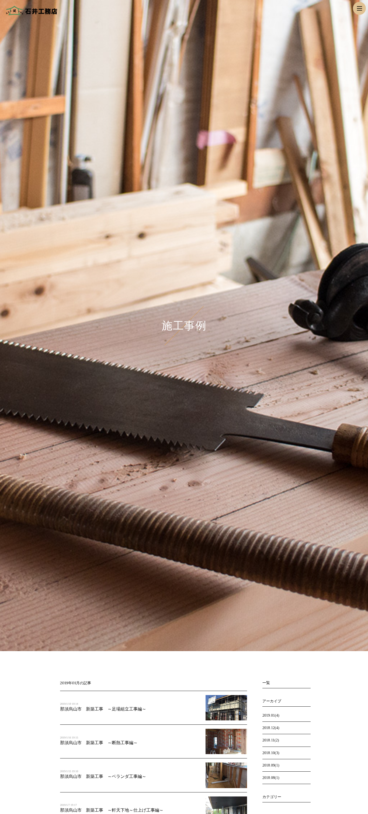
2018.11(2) (270, 740)
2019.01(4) (270, 715)
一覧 (266, 683)
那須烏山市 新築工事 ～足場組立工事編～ (103, 709)
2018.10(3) (270, 753)
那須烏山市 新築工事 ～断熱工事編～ (99, 742)
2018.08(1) (270, 778)
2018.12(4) (270, 728)
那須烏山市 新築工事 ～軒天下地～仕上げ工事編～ (112, 810)
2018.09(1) (270, 765)
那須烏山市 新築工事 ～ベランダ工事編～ (103, 776)
